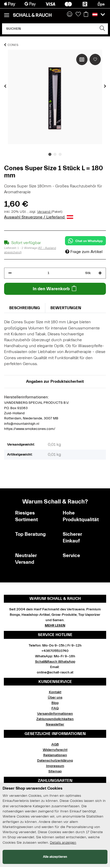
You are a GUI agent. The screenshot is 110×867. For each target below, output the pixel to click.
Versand (44, 212)
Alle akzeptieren (55, 857)
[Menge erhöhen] (100, 273)
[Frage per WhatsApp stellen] (85, 240)
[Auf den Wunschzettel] (95, 59)
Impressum (55, 766)
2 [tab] (55, 154)
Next (105, 86)
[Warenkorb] (86, 14)
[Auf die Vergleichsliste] (81, 59)
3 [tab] (60, 154)
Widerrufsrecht (55, 750)
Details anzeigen (63, 843)
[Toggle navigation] (6, 13)
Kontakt (55, 692)
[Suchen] (102, 28)
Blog (55, 703)
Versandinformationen (55, 714)
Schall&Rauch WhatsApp (55, 662)
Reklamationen (55, 755)
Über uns (55, 697)
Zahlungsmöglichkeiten (55, 719)
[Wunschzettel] (78, 14)
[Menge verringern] (10, 273)
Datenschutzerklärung (55, 761)
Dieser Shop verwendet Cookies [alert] (32, 788)
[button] (69, 14)
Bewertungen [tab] (65, 308)
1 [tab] (49, 154)
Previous (5, 86)
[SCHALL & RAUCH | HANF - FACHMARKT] (32, 15)
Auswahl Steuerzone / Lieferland (34, 217)
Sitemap (55, 771)
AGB (55, 744)
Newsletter (55, 724)
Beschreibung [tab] (24, 308)
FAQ (55, 708)
